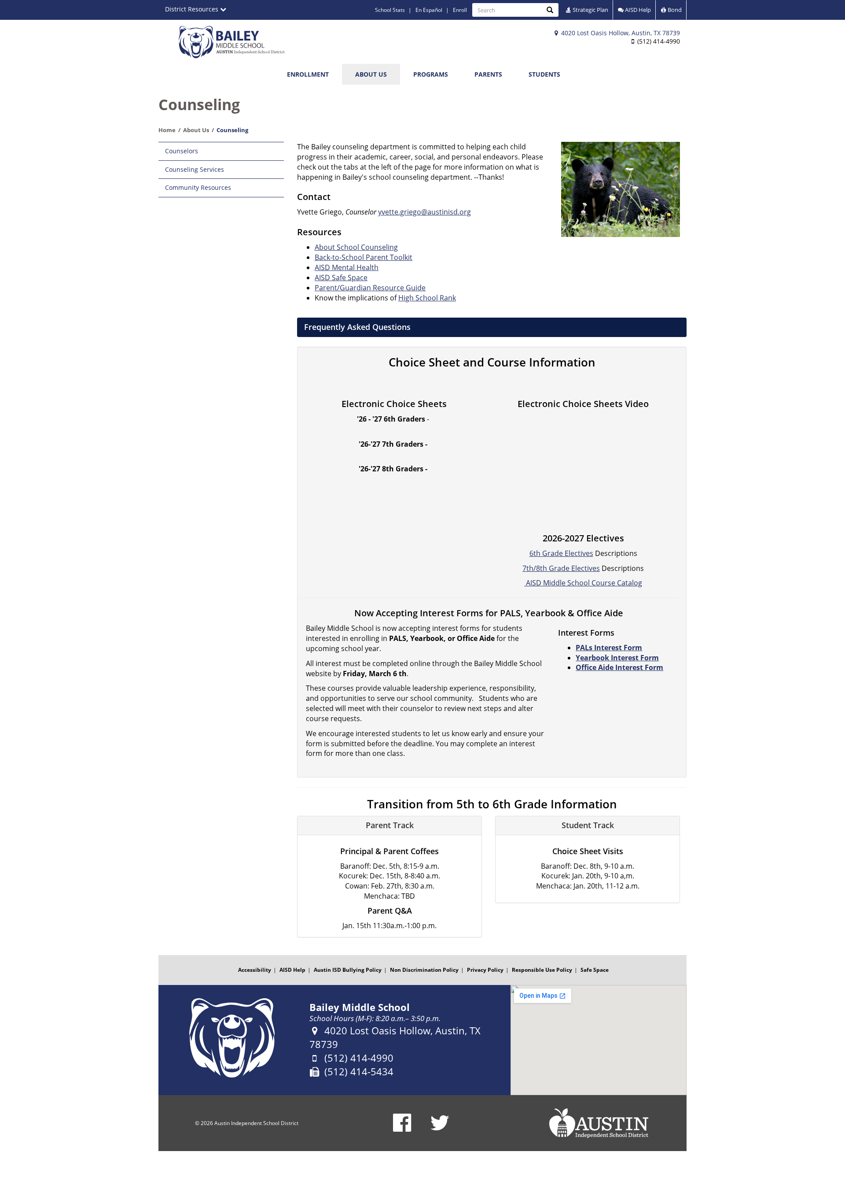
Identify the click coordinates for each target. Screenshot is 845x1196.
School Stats (390, 10)
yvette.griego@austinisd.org (424, 212)
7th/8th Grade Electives (561, 568)
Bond (674, 10)
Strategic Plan (589, 10)
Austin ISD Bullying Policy (348, 970)
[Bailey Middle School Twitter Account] (440, 1128)
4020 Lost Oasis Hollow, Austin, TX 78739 (619, 33)
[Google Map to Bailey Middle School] (599, 1040)
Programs (430, 74)
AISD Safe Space (341, 277)
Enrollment (308, 74)
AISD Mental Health (346, 267)
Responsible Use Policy (542, 970)
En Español (428, 10)
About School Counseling (356, 247)
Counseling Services (194, 169)
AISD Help (637, 10)
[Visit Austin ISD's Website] (599, 1123)
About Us (371, 74)
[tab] (492, 327)
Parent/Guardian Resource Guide (370, 288)
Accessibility (254, 970)
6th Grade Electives (561, 553)
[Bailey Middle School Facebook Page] (402, 1128)
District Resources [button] (192, 9)
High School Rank (427, 298)
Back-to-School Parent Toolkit (363, 257)
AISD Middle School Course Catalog (583, 583)
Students (544, 74)
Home (167, 130)
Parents (488, 74)
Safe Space (594, 970)
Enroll (460, 10)
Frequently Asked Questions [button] (357, 327)
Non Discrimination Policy (424, 970)
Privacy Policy (485, 970)
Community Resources (198, 187)
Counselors (181, 151)
